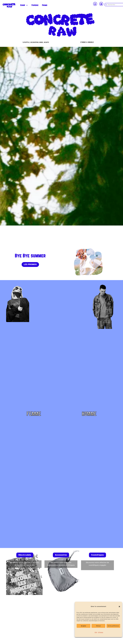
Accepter (83, 626)
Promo (44, 5)
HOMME (89, 414)
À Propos (100, 632)
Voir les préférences (113, 626)
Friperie (35, 5)
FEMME (34, 414)
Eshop (22, 5)
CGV (96, 632)
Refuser (98, 626)
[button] (119, 606)
